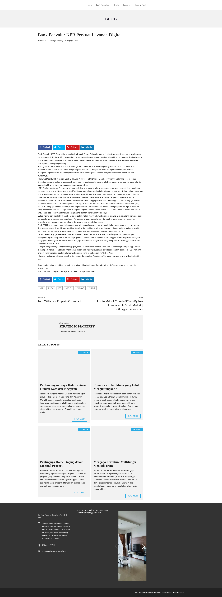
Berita (76, 41)
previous (59, 300)
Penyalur (80, 288)
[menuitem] (89, 5)
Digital (50, 288)
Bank (41, 288)
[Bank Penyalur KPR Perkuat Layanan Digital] (84, 92)
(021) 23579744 (48, 545)
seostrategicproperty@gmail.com (54, 551)
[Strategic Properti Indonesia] (2, 5)
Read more (79, 419)
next (119, 304)
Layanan (69, 288)
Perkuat (92, 288)
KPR (59, 288)
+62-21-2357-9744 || (84, 510)
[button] (116, 546)
